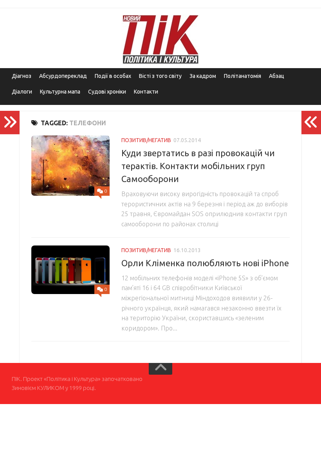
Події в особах (113, 76)
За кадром (202, 76)
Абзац (276, 76)
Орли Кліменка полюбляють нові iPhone (205, 263)
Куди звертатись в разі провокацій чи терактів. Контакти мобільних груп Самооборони (198, 166)
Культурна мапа (60, 91)
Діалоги (22, 91)
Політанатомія (242, 76)
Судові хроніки (107, 91)
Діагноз (21, 76)
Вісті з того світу (160, 76)
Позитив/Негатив (146, 140)
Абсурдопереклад (63, 76)
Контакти (146, 91)
